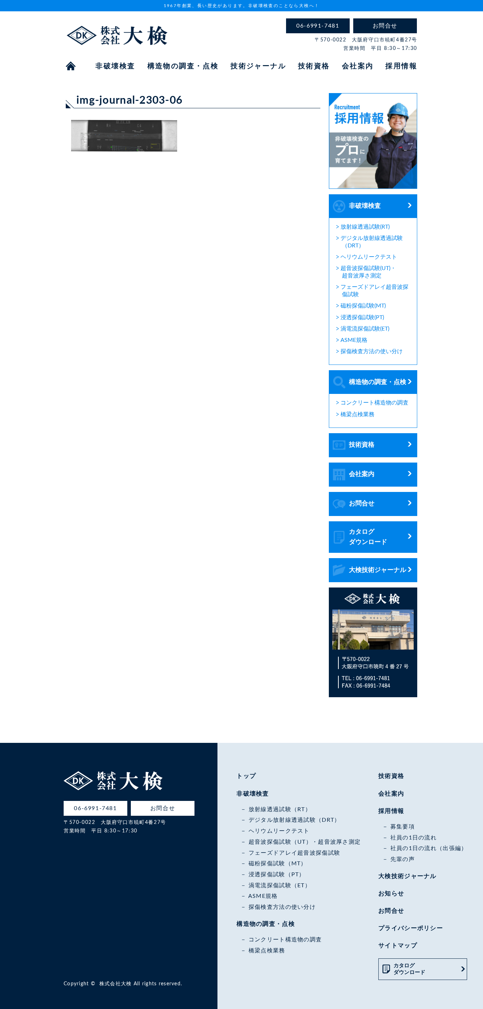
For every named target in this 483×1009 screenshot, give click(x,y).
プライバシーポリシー (410, 928)
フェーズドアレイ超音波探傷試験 (294, 853)
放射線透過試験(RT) (365, 227)
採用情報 (401, 66)
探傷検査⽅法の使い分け (372, 351)
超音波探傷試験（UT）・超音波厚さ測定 (305, 842)
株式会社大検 (115, 983)
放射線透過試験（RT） (280, 809)
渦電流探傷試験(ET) (365, 329)
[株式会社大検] (117, 40)
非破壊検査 (115, 66)
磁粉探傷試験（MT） (278, 863)
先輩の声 (402, 859)
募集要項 (402, 827)
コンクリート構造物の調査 (374, 403)
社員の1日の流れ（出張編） (428, 848)
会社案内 (358, 66)
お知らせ (391, 893)
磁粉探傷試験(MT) (363, 306)
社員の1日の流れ (413, 838)
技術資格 (314, 66)
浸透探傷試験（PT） (277, 874)
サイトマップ (397, 945)
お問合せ (361, 503)
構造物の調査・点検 (183, 66)
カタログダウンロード (368, 537)
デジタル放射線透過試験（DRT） (294, 820)
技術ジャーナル (258, 66)
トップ (246, 776)
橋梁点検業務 (357, 414)
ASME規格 (354, 340)
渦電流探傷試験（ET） (280, 885)
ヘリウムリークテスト (369, 257)
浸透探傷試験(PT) (362, 317)
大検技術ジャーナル (377, 570)
